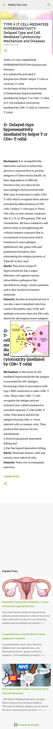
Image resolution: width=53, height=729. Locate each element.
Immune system (12, 476)
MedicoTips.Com (17, 4)
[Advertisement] (26, 534)
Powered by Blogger (28, 724)
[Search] (49, 4)
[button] (5, 51)
